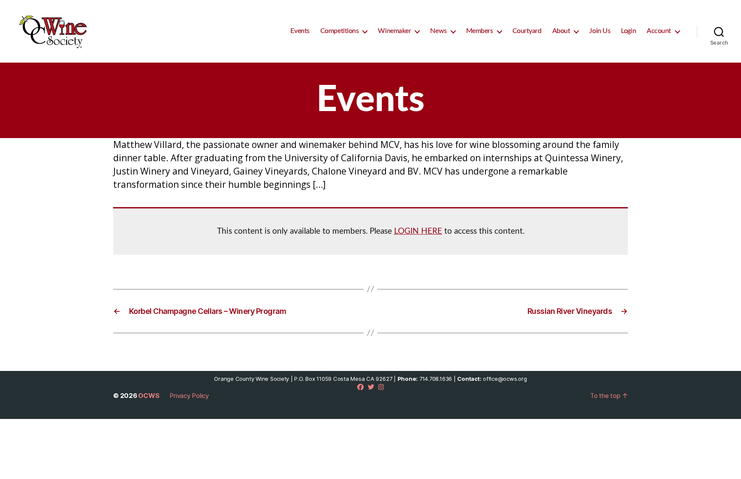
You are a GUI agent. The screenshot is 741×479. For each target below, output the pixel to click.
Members (479, 30)
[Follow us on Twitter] (371, 387)
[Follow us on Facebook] (360, 387)
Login (628, 30)
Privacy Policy (189, 396)
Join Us (599, 30)
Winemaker (394, 30)
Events (299, 30)
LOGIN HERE (418, 231)
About (561, 30)
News (438, 30)
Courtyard (527, 30)
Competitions (339, 30)
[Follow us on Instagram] (381, 387)
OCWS (148, 396)
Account (659, 30)
